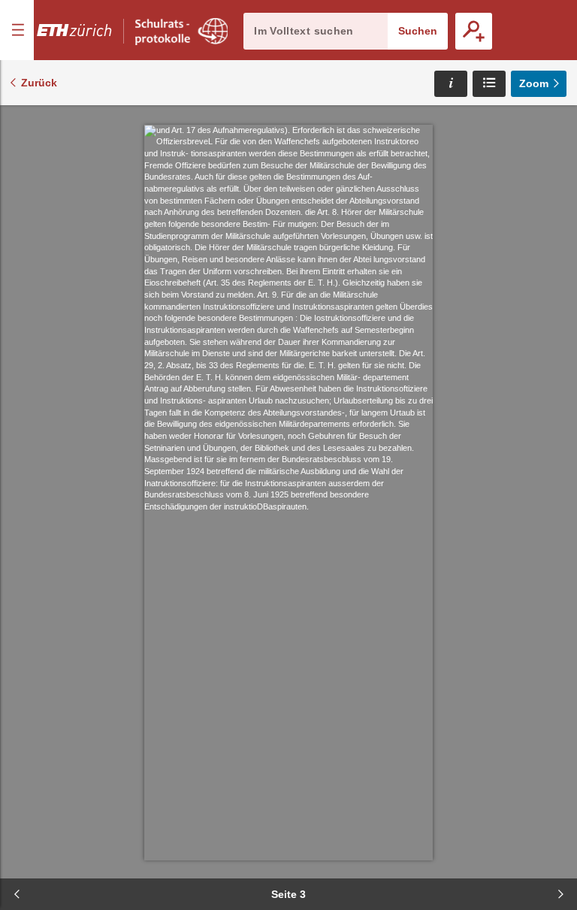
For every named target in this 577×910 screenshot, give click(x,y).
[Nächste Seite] (560, 894)
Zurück (39, 83)
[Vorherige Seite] (16, 894)
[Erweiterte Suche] (473, 31)
